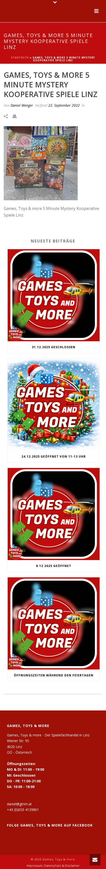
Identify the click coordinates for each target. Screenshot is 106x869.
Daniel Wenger (22, 105)
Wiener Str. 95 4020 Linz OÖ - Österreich (19, 746)
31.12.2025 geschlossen (53, 347)
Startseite (20, 57)
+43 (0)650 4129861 (23, 809)
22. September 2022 (64, 105)
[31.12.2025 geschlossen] (54, 295)
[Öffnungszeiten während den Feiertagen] (54, 623)
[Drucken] (17, 116)
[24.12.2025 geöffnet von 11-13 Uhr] (54, 405)
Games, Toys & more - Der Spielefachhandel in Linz (48, 735)
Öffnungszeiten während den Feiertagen (53, 675)
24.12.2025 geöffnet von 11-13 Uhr (53, 456)
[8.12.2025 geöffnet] (54, 514)
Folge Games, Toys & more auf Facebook (50, 825)
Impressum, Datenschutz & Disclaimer (53, 866)
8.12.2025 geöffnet (53, 566)
